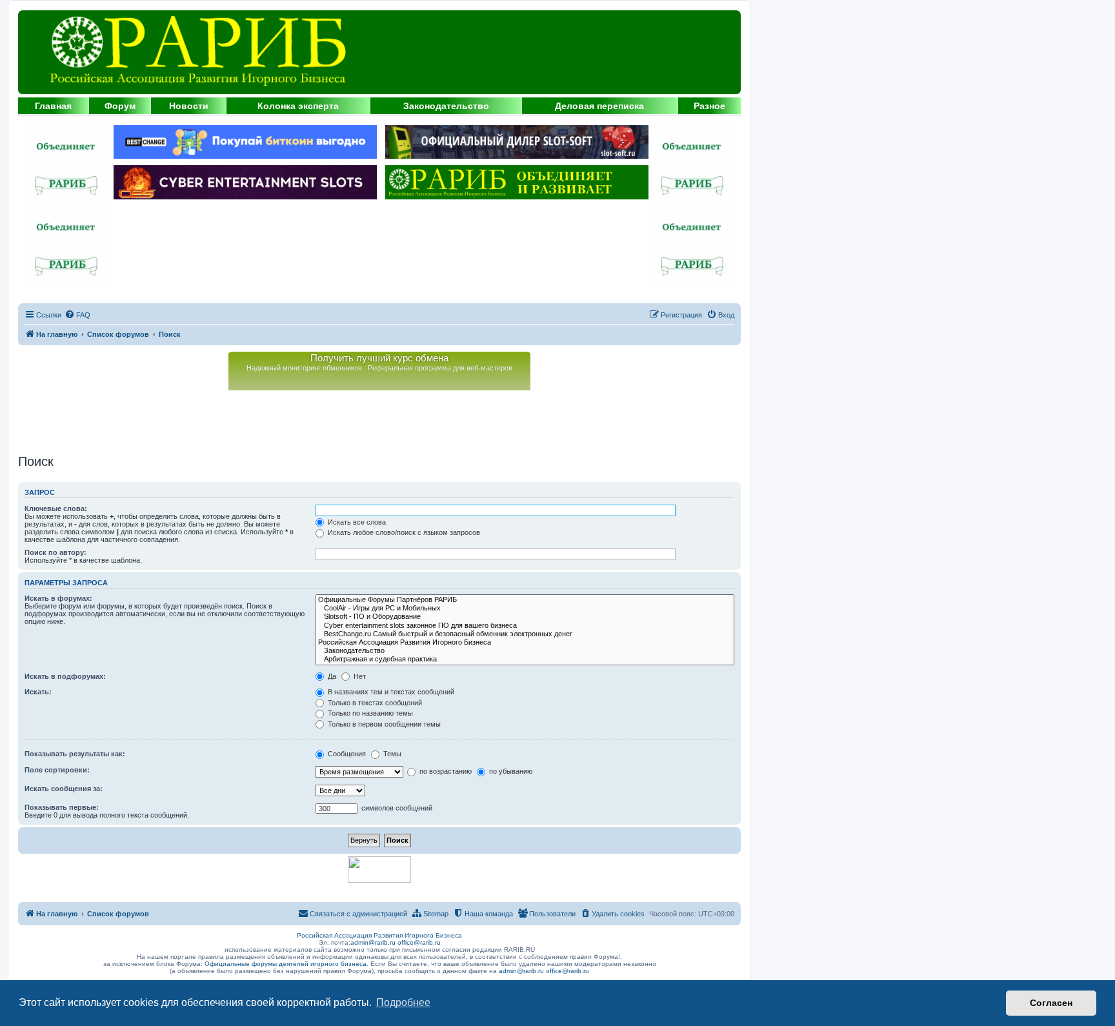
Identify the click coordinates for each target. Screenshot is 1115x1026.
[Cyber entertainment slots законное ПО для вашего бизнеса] (525, 625)
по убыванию (509, 771)
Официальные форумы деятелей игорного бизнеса (286, 963)
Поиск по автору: (55, 552)
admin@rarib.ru (373, 942)
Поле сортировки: (57, 770)
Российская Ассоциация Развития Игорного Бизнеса (379, 935)
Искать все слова (356, 522)
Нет (359, 676)
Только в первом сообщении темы (383, 724)
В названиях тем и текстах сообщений (390, 692)
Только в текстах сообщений (374, 703)
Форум (120, 106)
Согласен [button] (1051, 1003)
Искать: (38, 692)
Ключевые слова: (56, 508)
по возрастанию (444, 771)
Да (331, 676)
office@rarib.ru (419, 942)
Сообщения (346, 754)
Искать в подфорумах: (65, 676)
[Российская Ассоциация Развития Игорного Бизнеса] (525, 642)
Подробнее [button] (403, 1002)
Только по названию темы (369, 713)
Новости (188, 106)
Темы (391, 754)
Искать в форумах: (58, 598)
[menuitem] (77, 315)
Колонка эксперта (298, 106)
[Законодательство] (525, 651)
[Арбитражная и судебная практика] (525, 659)
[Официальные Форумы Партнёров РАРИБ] (525, 600)
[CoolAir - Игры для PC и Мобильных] (525, 608)
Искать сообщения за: (64, 788)
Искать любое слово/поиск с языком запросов (403, 532)
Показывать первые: (62, 807)
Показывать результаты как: (75, 754)
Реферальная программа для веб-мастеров (440, 368)
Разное (709, 106)
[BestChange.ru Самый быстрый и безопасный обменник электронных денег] (525, 634)
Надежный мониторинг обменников (304, 368)
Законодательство (446, 106)
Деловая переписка (599, 106)
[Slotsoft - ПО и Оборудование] (525, 616)
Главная (53, 106)
